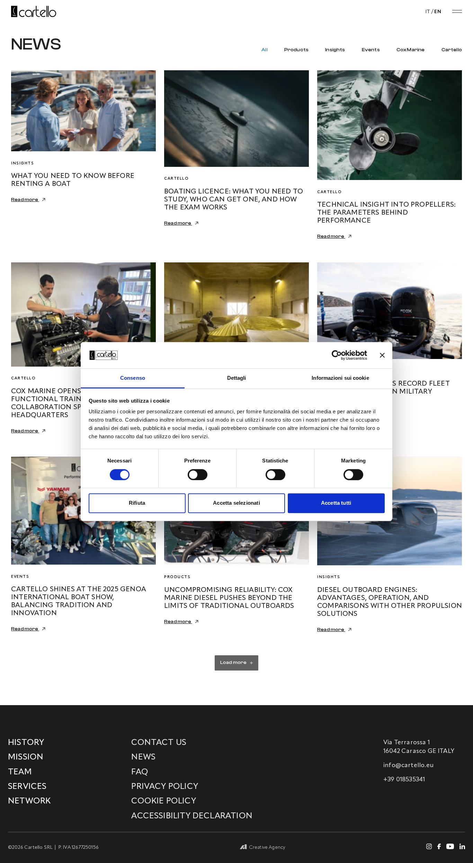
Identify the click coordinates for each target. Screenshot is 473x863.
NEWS (143, 757)
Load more (233, 662)
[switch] (197, 474)
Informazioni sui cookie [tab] (340, 378)
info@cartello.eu (408, 765)
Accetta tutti (336, 503)
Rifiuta (137, 503)
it (427, 11)
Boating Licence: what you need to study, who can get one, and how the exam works (233, 199)
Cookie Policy (163, 801)
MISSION (25, 757)
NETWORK (29, 801)
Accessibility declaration (191, 816)
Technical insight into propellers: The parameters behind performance (386, 212)
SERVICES (27, 787)
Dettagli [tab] (236, 378)
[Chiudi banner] (382, 355)
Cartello (451, 50)
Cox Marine (410, 50)
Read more (25, 200)
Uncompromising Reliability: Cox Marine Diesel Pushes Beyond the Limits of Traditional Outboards (229, 598)
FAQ (139, 772)
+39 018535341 (404, 779)
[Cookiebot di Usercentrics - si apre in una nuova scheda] (336, 355)
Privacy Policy (164, 787)
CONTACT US (158, 743)
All (264, 50)
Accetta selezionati (236, 503)
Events (371, 50)
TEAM (20, 772)
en (437, 11)
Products (296, 50)
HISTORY (26, 743)
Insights (335, 50)
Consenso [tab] (132, 378)
